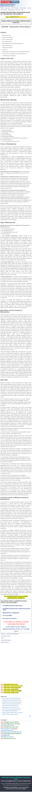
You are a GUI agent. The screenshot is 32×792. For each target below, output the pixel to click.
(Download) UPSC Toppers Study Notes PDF (12, 702)
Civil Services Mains (5, 636)
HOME (2, 8)
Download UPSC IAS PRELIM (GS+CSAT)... (12, 700)
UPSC (2, 638)
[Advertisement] (16, 662)
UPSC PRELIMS (15, 8)
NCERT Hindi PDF (17, 732)
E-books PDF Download (7, 730)
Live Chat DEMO (7, 615)
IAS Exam (3, 633)
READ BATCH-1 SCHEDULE (11, 613)
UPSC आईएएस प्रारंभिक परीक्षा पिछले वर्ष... (10, 710)
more (30, 716)
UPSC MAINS (23, 8)
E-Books (29, 8)
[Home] (10, 2)
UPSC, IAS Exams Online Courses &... (10, 714)
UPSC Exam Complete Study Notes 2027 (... (12, 703)
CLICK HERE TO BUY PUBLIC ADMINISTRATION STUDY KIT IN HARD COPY (16, 629)
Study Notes (7, 8)
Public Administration (6, 640)
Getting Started (11, 9)
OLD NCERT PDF (5, 735)
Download (18, 9)
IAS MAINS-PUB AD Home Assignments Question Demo (17, 609)
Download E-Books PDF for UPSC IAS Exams (12, 712)
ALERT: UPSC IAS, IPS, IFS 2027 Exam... (11, 698)
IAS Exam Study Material (13, 633)
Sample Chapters (5, 642)
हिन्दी (22, 9)
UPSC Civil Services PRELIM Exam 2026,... (12, 709)
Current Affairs (4, 9)
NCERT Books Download (6, 732)
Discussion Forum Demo (10, 618)
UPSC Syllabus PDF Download (7, 725)
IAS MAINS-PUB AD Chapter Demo (12, 605)
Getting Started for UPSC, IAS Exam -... (11, 707)
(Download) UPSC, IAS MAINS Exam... (10, 705)
